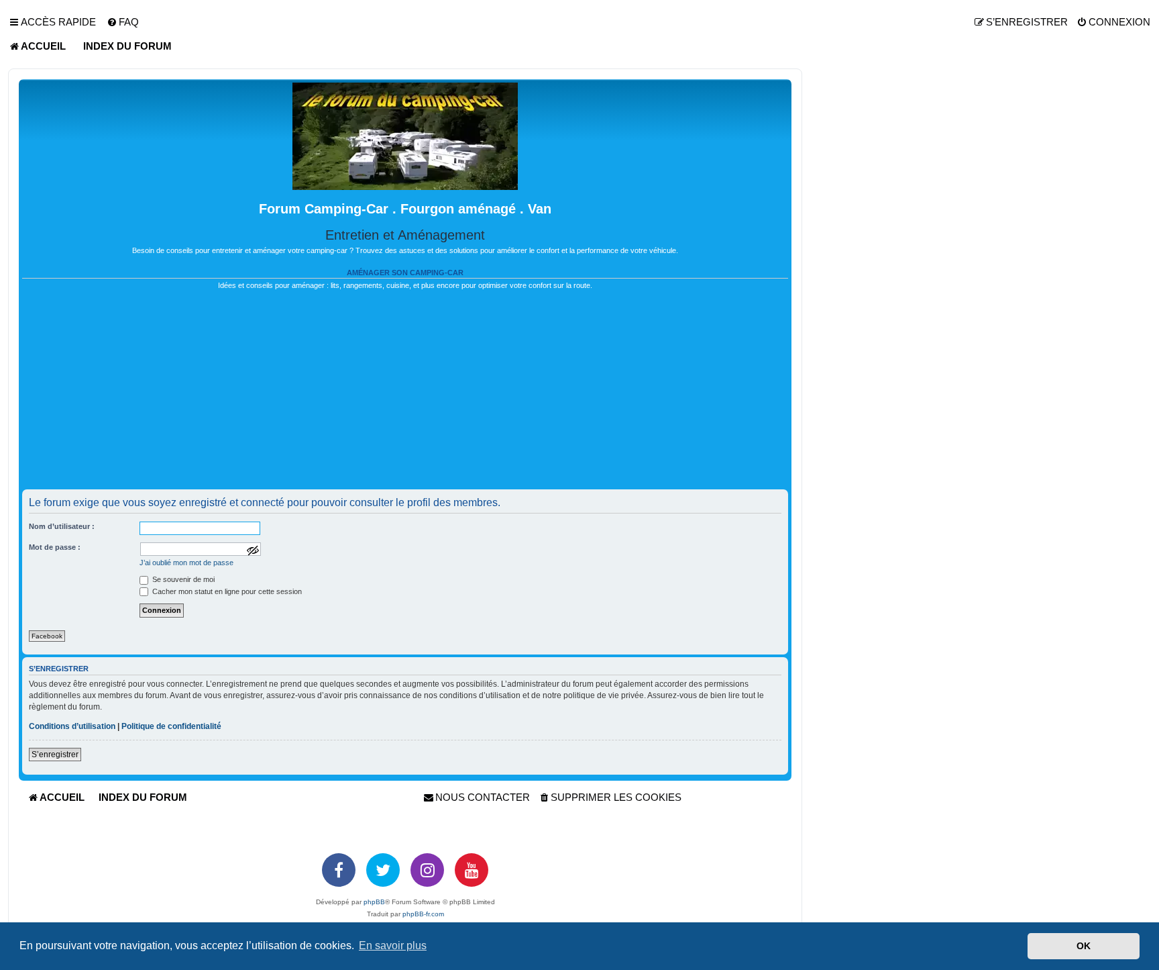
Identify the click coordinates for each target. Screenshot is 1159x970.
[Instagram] (427, 870)
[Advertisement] (405, 395)
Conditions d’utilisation (72, 726)
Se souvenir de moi (182, 579)
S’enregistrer (55, 754)
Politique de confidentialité (171, 726)
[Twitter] (383, 870)
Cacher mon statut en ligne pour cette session (226, 591)
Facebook (47, 636)
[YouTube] (471, 870)
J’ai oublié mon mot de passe (186, 563)
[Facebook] (338, 870)
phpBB (374, 902)
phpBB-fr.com (423, 914)
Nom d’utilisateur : (62, 526)
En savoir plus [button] (393, 945)
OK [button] (1084, 945)
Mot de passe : (54, 547)
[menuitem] (123, 22)
